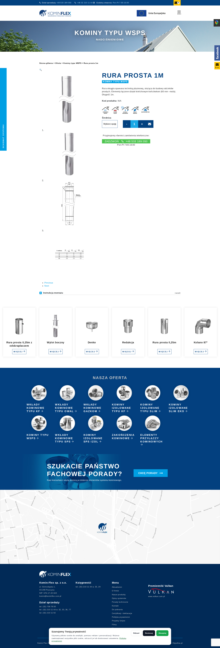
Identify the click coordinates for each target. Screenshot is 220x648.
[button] (40, 70)
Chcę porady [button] (148, 473)
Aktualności (117, 587)
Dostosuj (149, 633)
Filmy (114, 625)
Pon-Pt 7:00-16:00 (121, 3)
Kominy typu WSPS (72, 63)
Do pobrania (117, 609)
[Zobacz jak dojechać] (110, 527)
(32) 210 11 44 (49, 610)
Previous (48, 283)
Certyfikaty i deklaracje (122, 613)
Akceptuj (162, 633)
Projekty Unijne (118, 621)
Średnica (106, 118)
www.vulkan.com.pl (156, 596)
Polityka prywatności (121, 617)
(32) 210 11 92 (49, 613)
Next (46, 286)
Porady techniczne (120, 602)
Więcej (18, 352)
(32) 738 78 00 (49, 607)
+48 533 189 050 (64, 3)
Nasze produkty (119, 595)
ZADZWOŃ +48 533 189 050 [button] (126, 141)
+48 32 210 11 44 (85, 3)
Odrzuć (136, 633)
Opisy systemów (119, 598)
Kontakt (115, 606)
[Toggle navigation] (179, 12)
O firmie (115, 591)
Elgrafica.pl (178, 643)
